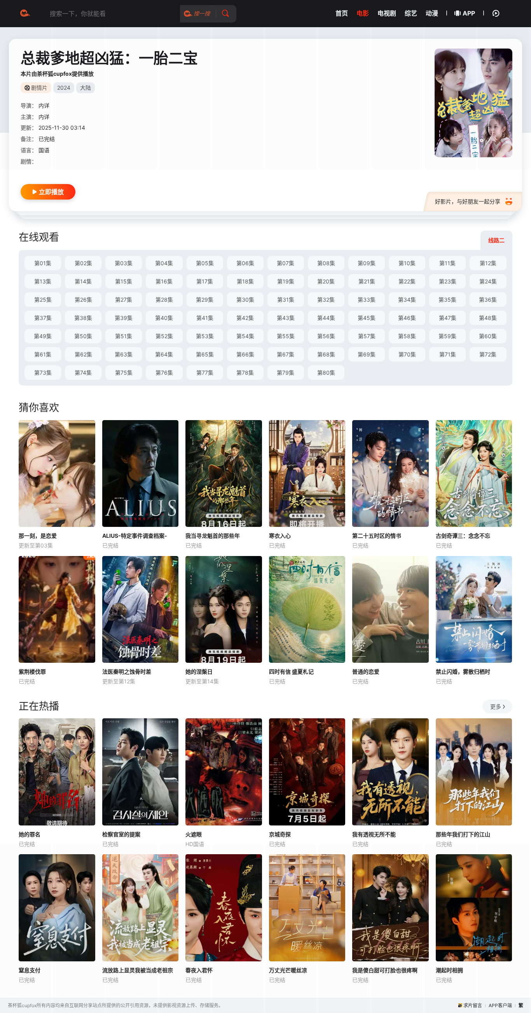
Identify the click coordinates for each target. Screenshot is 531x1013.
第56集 (326, 336)
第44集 (326, 317)
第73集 (43, 372)
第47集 (447, 317)
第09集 (367, 263)
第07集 (285, 263)
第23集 (447, 281)
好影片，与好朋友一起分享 (467, 201)
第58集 (407, 336)
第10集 (407, 263)
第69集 (367, 354)
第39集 (124, 317)
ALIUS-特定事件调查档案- (134, 535)
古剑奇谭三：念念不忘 (463, 535)
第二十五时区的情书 (376, 535)
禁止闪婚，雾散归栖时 (463, 671)
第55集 (286, 336)
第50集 (83, 336)
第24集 (488, 281)
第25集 (43, 299)
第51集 (123, 336)
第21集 (366, 281)
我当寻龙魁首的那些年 (212, 535)
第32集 (326, 299)
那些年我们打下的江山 (463, 834)
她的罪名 (29, 834)
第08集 (326, 263)
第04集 (164, 263)
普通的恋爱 (365, 671)
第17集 (204, 281)
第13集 (42, 281)
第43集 (286, 317)
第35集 (447, 299)
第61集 (42, 354)
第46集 (407, 317)
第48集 (488, 317)
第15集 (123, 281)
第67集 (285, 354)
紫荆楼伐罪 (32, 671)
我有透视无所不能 (374, 834)
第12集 (488, 263)
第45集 (367, 317)
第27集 (123, 299)
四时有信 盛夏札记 (291, 671)
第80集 (326, 372)
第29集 (204, 299)
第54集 (245, 336)
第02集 (83, 263)
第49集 (43, 336)
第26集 (83, 299)
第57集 (367, 336)
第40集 (164, 317)
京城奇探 (280, 834)
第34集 (407, 299)
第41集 (204, 317)
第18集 (245, 281)
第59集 (447, 336)
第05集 (205, 263)
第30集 (245, 299)
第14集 (83, 281)
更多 (495, 706)
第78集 (245, 372)
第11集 (447, 263)
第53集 (205, 336)
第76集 (164, 372)
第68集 (326, 354)
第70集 (407, 354)
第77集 (204, 372)
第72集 (487, 354)
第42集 (245, 317)
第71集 (447, 354)
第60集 (488, 336)
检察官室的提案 (121, 834)
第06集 (245, 263)
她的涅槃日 (199, 671)
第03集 (124, 263)
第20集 (326, 281)
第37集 (43, 317)
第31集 (285, 299)
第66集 (245, 354)
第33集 (367, 299)
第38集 (83, 317)
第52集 (164, 336)
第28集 (164, 299)
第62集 (83, 354)
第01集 (42, 263)
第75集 (124, 372)
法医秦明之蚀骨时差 (126, 671)
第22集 (407, 281)
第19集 (285, 281)
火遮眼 (193, 834)
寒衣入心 (280, 535)
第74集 (83, 372)
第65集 (205, 354)
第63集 (124, 354)
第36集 (488, 299)
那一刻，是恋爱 (38, 535)
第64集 (164, 354)
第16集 (164, 281)
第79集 (285, 372)
